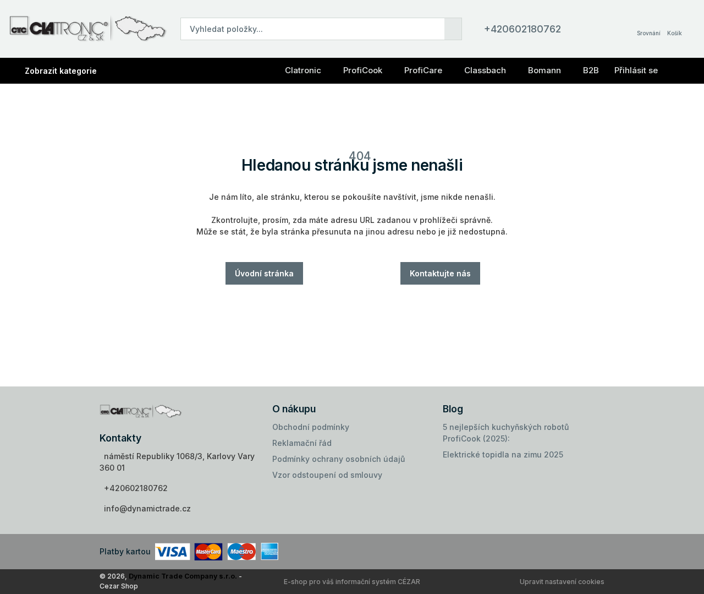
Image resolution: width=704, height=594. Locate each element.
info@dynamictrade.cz (147, 508)
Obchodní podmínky (310, 427)
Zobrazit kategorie (61, 70)
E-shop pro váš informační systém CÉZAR (352, 581)
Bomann (544, 70)
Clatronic (303, 70)
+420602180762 (522, 29)
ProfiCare (423, 70)
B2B (591, 70)
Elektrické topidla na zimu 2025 (503, 454)
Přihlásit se (636, 70)
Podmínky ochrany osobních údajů (338, 459)
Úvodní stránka (264, 273)
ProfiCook (362, 70)
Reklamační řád (302, 443)
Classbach (485, 70)
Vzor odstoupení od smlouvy (327, 474)
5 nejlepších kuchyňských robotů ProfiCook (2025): (506, 432)
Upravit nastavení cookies (562, 581)
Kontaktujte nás (440, 273)
